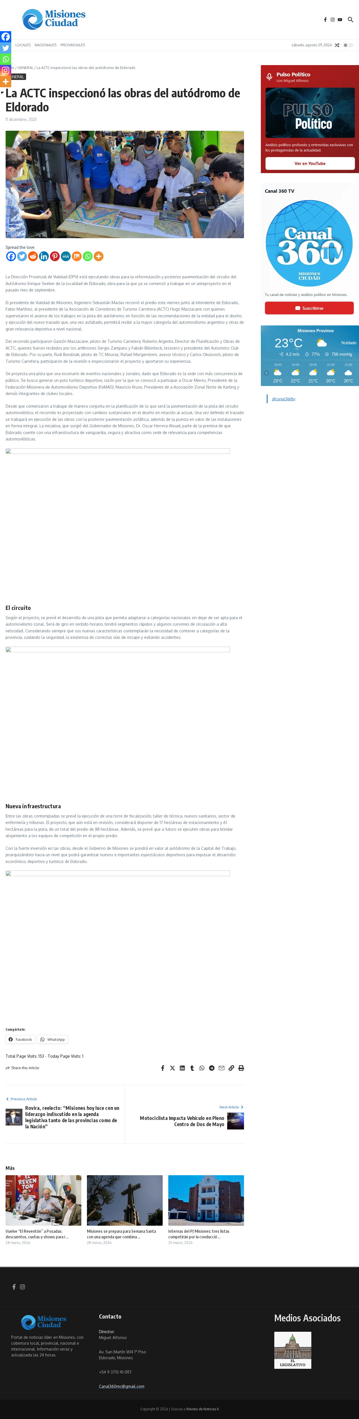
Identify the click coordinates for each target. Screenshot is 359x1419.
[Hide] (2, 92)
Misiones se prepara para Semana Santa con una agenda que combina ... (121, 1234)
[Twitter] (22, 256)
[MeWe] (66, 256)
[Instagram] (5, 70)
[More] (98, 256)
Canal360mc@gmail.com (121, 1386)
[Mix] (77, 256)
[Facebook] (11, 256)
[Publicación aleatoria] (337, 45)
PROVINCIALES (73, 45)
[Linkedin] (44, 256)
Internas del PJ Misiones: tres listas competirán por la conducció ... (198, 1234)
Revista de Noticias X (203, 1409)
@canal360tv (283, 398)
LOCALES (23, 45)
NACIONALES (45, 45)
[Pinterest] (55, 256)
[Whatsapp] (88, 256)
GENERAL (25, 67)
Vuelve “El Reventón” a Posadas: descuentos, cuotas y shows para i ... (37, 1234)
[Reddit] (33, 256)
